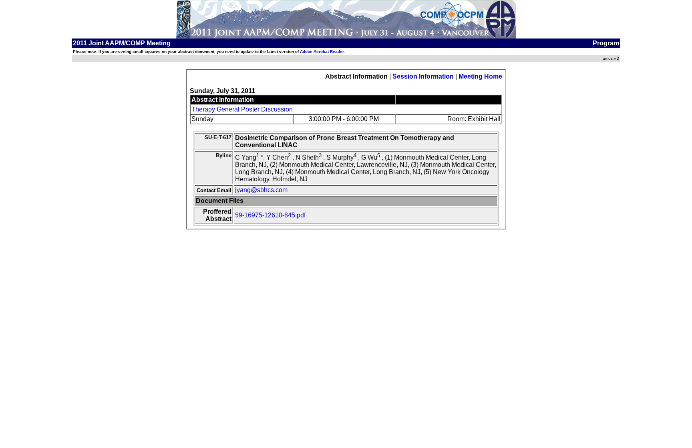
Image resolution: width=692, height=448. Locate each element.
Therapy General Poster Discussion (242, 109)
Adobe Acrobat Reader (322, 51)
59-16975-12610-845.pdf (270, 215)
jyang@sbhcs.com (261, 189)
